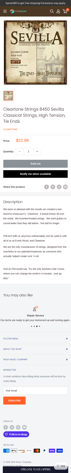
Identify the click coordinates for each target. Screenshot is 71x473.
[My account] (58, 11)
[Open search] (52, 11)
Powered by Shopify (12, 466)
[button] (35, 469)
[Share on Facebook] (46, 186)
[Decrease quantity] (19, 151)
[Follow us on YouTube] (24, 427)
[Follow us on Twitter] (12, 427)
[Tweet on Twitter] (59, 186)
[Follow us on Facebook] (5, 427)
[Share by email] (65, 186)
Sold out (35, 163)
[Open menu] (5, 11)
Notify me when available (35, 173)
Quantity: (8, 151)
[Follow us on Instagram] (18, 427)
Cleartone (10, 129)
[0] (65, 11)
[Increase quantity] (37, 151)
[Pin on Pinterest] (53, 186)
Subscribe (14, 400)
